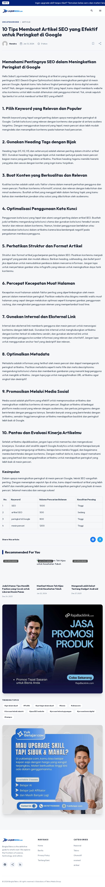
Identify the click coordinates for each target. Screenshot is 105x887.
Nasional (77, 845)
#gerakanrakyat (11, 706)
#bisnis (62, 706)
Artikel (76, 865)
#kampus (8, 717)
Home (40, 845)
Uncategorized (10, 22)
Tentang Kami (43, 860)
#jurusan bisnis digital (85, 711)
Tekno (76, 850)
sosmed (77, 860)
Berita (40, 850)
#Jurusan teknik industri (14, 711)
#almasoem (76, 706)
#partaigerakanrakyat (45, 706)
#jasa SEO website (36, 711)
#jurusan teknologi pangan (60, 711)
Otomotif (78, 855)
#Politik (27, 706)
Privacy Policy (44, 855)
